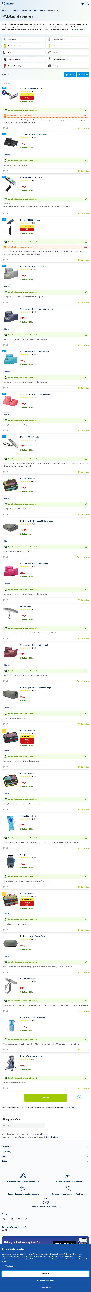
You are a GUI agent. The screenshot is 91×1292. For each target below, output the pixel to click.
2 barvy (6, 541)
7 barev (7, 155)
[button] (45, 1147)
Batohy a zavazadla (29, 10)
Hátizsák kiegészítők (52, 1137)
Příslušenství (53, 10)
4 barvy (6, 498)
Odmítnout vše (45, 1287)
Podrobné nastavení (45, 1281)
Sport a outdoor (13, 10)
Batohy (42, 10)
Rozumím (45, 1274)
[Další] (79, 1097)
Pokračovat (79, 29)
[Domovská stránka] (3, 10)
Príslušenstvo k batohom (40, 1134)
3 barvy (6, 956)
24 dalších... (45, 1098)
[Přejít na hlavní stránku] (8, 3)
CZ (6, 1230)
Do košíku (85, 128)
